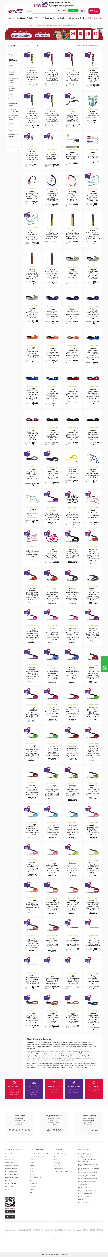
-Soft (42, 1254)
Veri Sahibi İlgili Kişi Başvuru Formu (90, 1154)
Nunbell (73, 152)
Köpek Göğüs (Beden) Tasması (13, 80)
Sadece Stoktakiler (14, 46)
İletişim (56, 1157)
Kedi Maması (9, 1160)
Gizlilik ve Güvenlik (84, 1196)
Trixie (73, 938)
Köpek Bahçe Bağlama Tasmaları (13, 118)
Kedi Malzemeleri (11, 1172)
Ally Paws (72, 469)
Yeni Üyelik (57, 1163)
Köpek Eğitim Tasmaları (12, 104)
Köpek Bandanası (12, 67)
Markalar (74, 18)
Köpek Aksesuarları (11, 1175)
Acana (32, 1163)
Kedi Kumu (8, 1180)
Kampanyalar (95, 18)
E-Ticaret (48, 1254)
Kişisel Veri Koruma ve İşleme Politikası (88, 1169)
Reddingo (52, 510)
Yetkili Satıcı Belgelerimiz (62, 1154)
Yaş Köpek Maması (11, 1166)
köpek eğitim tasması (55, 1067)
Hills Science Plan (36, 1178)
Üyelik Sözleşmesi (84, 1188)
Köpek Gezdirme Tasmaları (11, 97)
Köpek (21, 18)
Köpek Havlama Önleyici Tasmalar (11, 127)
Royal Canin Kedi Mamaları (39, 1157)
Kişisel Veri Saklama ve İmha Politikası (88, 1164)
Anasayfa (57, 1160)
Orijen (32, 1166)
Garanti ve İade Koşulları (86, 1193)
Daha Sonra (62, 10)
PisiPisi (32, 1180)
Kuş (38, 18)
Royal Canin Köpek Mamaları (39, 1154)
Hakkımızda (82, 1199)
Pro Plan (32, 1160)
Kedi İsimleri (9, 1154)
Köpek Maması (10, 1163)
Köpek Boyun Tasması (12, 73)
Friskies (32, 1175)
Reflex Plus (33, 1183)
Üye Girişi (57, 1166)
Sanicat (32, 1186)
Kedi (12, 18)
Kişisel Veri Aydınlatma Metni (88, 1179)
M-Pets (32, 70)
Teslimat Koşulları (84, 1185)
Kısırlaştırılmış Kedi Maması (14, 1178)
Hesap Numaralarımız (61, 1172)
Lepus (93, 152)
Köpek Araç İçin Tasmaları (13, 110)
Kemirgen (63, 18)
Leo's (31, 1172)
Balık (30, 18)
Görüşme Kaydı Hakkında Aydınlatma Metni (87, 1160)
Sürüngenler (49, 18)
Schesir (32, 1189)
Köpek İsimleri (10, 1157)
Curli (93, 191)
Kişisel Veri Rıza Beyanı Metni (88, 1173)
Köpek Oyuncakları (11, 1183)
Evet (73, 10)
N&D (31, 1169)
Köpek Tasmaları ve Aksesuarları (13, 61)
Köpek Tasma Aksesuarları (13, 135)
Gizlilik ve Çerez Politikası (86, 1176)
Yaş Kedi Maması (11, 1169)
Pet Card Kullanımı (84, 1202)
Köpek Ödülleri (10, 1189)
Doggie (72, 269)
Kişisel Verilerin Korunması (87, 1182)
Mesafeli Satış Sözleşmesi (87, 1190)
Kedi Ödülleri (9, 1186)
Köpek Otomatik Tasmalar (11, 89)
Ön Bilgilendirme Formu (86, 1157)
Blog (83, 18)
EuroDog (32, 191)
